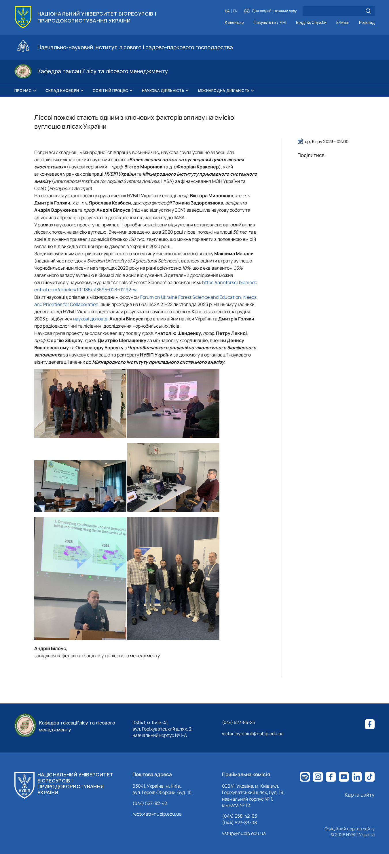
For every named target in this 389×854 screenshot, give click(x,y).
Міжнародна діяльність (224, 90)
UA (227, 11)
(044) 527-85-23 (238, 722)
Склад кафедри (62, 90)
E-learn (342, 22)
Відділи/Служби (311, 22)
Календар (234, 22)
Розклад (367, 22)
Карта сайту (360, 794)
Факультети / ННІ (269, 22)
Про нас (23, 90)
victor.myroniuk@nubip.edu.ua (252, 734)
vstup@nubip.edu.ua (244, 833)
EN (235, 11)
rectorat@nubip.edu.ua (157, 814)
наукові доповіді (91, 319)
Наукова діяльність (163, 90)
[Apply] (368, 11)
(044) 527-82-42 (149, 803)
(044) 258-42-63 (239, 816)
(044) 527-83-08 (239, 822)
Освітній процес (110, 90)
